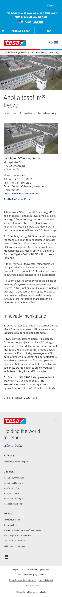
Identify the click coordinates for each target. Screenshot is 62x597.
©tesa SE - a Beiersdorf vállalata (31, 592)
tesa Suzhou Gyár (12, 488)
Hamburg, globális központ (16, 461)
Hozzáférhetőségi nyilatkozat (31, 574)
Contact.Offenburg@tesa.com (28, 186)
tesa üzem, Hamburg (13, 483)
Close (50, 5)
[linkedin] (7, 558)
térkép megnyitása (15, 175)
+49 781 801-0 (23, 179)
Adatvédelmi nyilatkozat (38, 569)
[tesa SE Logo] (15, 42)
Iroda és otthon (20, 30)
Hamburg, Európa (12, 520)
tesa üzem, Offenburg (14, 478)
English (38, 21)
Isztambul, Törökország (14, 546)
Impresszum (19, 569)
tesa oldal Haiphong (13, 504)
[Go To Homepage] (3, 30)
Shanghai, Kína (10, 525)
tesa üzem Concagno (13, 498)
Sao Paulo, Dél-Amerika (14, 540)
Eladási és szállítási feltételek (22, 580)
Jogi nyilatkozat (46, 580)
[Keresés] (51, 42)
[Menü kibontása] (56, 42)
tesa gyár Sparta (11, 493)
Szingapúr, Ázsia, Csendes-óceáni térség (23, 530)
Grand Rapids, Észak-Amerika (17, 535)
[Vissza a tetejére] (56, 420)
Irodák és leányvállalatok (16, 52)
